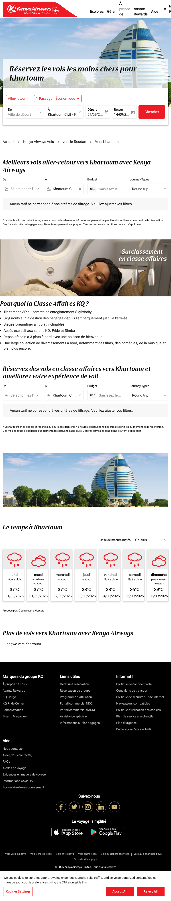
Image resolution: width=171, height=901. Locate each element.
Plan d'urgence (126, 723)
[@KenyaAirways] (74, 807)
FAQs (6, 761)
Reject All (151, 891)
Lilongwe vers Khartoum (22, 644)
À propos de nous (124, 11)
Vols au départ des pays (148, 853)
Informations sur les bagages (80, 723)
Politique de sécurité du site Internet (140, 697)
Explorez (97, 11)
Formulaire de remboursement (23, 787)
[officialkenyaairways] (87, 807)
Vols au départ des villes (115, 853)
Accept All (119, 891)
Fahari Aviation (13, 710)
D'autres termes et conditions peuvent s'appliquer (112, 224)
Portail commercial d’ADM (77, 710)
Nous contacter (13, 748)
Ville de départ (19, 114)
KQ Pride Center (13, 703)
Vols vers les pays (15, 853)
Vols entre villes (87, 853)
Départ (92, 109)
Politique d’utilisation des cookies (138, 710)
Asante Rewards (141, 11)
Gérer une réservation (74, 684)
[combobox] (24, 189)
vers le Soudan (74, 142)
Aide (154, 11)
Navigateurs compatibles (133, 703)
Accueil (8, 142)
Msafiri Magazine (14, 716)
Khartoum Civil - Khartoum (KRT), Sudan (62, 114)
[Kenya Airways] (61, 807)
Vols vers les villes (41, 853)
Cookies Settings (18, 891)
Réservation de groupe (75, 690)
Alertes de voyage (14, 768)
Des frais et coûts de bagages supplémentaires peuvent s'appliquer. (43, 224)
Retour (118, 109)
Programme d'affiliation (76, 697)
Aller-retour (17, 98)
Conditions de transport (132, 690)
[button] (58, 98)
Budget (92, 179)
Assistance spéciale (73, 716)
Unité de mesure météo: (116, 540)
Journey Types (139, 179)
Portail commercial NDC (76, 703)
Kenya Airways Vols (38, 142)
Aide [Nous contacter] (18, 755)
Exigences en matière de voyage (24, 774)
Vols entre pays (65, 853)
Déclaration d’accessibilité (133, 729)
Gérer (111, 11)
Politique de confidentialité (134, 684)
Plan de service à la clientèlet (135, 716)
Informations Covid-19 (18, 781)
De (10, 109)
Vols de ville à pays (85, 859)
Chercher (152, 112)
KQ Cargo (9, 697)
